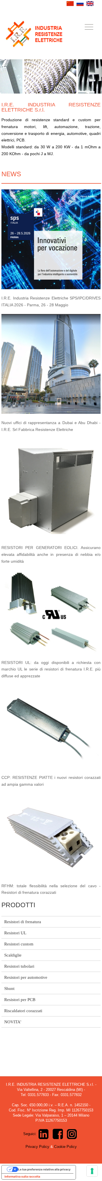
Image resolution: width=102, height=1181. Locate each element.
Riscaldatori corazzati (23, 1010)
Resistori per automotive (25, 977)
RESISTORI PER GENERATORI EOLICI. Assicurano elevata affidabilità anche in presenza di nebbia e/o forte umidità (51, 554)
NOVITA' (12, 1022)
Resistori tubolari (19, 966)
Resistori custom (18, 944)
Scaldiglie (13, 955)
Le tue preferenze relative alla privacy (44, 1169)
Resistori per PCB (19, 999)
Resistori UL (15, 933)
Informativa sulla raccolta (22, 1176)
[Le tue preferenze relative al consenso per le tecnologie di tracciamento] (92, 1171)
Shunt (9, 988)
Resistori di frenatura (22, 921)
